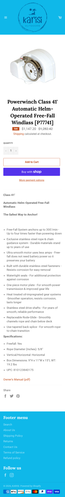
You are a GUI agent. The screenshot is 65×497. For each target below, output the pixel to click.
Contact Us (10, 447)
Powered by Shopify (30, 486)
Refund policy (11, 458)
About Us (9, 430)
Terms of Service (13, 452)
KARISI (15, 486)
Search (7, 424)
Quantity (8, 143)
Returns (8, 441)
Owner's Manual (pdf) (16, 379)
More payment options (31, 180)
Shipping (18, 133)
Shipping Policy (13, 435)
